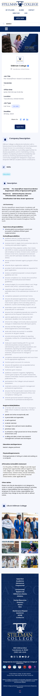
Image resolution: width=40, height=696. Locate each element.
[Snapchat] (26, 657)
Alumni (21, 10)
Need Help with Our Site (21, 675)
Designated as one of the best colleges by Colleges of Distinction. (20, 662)
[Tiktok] (28, 657)
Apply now (20, 127)
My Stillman (10, 10)
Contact (31, 10)
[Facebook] (12, 657)
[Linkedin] (20, 657)
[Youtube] (23, 657)
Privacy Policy (10, 675)
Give (25, 13)
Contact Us (30, 675)
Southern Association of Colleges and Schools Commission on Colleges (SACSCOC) (21, 680)
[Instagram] (14, 657)
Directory (16, 13)
